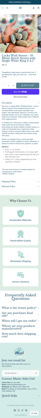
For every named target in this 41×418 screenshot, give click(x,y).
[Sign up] (36, 373)
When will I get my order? (19, 320)
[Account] (33, 7)
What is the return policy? (19, 307)
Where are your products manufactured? (18, 327)
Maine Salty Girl (16, 405)
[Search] (7, 7)
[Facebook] (14, 410)
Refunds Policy (8, 186)
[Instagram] (18, 410)
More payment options (20, 97)
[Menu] (2, 7)
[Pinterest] (26, 410)
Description (7, 103)
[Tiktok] (22, 410)
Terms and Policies (20, 415)
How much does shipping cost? (19, 335)
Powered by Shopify (28, 405)
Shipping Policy (9, 181)
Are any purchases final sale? (17, 314)
